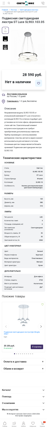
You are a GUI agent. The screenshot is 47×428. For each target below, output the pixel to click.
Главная (5, 10)
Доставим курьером (17, 94)
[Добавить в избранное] (38, 83)
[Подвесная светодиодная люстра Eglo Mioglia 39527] (23, 316)
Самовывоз (12, 101)
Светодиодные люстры (29, 10)
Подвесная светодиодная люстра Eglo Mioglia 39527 (22, 333)
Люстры (14, 10)
